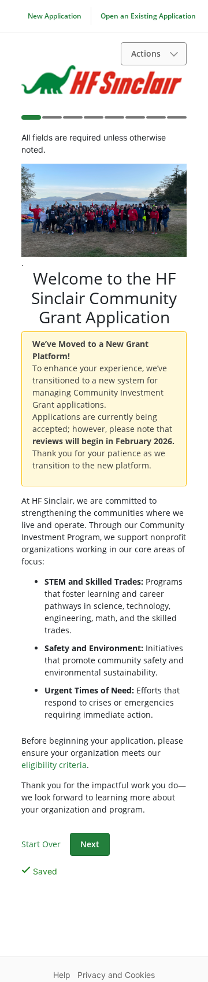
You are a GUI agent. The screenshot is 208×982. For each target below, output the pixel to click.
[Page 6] (134, 120)
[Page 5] (114, 120)
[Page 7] (155, 120)
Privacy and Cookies (116, 975)
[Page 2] (51, 120)
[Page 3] (72, 120)
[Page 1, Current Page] (30, 119)
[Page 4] (93, 120)
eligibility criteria (54, 764)
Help (61, 975)
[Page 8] (176, 120)
